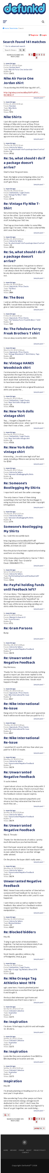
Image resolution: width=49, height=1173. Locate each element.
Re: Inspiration (16, 1022)
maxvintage (11, 63)
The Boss (12, 289)
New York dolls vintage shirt (19, 402)
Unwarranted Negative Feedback (21, 649)
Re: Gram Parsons (18, 628)
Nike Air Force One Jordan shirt (20, 70)
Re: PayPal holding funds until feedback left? (24, 587)
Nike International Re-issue (19, 695)
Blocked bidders (15, 923)
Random (12, 106)
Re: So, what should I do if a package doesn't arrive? (24, 163)
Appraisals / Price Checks (19, 286)
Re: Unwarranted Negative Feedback (19, 660)
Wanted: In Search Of (17, 617)
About (28, 1150)
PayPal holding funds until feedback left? (24, 576)
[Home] (24, 10)
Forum (21, 1150)
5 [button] (41, 55)
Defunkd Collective (16, 1011)
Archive (13, 1150)
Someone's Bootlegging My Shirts (21, 474)
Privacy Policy (39, 1150)
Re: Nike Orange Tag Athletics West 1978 (20, 980)
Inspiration (13, 1013)
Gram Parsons (14, 619)
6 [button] (44, 55)
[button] (29, 54)
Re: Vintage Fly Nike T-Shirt (22, 206)
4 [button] (39, 55)
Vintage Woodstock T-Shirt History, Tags (24, 354)
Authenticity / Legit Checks (19, 193)
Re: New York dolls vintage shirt (19, 413)
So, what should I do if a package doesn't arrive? (27, 149)
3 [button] (36, 55)
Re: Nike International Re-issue (21, 706)
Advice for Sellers (16, 147)
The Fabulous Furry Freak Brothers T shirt (25, 320)
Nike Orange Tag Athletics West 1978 (23, 970)
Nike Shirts (13, 108)
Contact (25, 1153)
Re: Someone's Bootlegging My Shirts (22, 485)
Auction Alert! (14, 67)
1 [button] (31, 55)
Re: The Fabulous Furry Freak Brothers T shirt (22, 331)
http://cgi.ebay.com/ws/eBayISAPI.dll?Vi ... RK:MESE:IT (22, 93)
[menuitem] (43, 35)
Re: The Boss (14, 297)
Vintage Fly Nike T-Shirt (18, 195)
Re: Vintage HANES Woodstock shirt (19, 365)
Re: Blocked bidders (20, 932)
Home (6, 1150)
